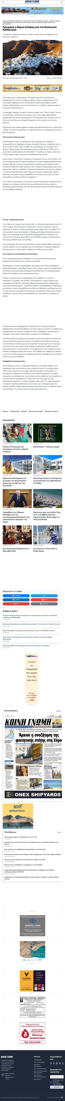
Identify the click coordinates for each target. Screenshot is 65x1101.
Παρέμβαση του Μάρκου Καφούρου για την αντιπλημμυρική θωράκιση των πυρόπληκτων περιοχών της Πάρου (16, 517)
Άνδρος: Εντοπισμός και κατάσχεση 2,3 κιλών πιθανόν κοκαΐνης (16, 449)
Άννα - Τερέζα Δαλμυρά (55, 78)
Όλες (59, 832)
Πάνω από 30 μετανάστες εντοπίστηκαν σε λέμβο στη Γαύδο (25, 859)
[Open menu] (2, 2)
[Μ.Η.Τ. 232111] (3, 1075)
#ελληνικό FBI (14, 411)
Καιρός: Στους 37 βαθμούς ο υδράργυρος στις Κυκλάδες (23, 865)
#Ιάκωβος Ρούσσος (51, 411)
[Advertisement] (32, 204)
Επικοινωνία (37, 1079)
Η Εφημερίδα (38, 1060)
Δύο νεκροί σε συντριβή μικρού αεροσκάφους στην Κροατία (25, 849)
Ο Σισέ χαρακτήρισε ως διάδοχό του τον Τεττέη (20, 837)
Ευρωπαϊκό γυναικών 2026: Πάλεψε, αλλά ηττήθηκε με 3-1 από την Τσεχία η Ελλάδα (32, 854)
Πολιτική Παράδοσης (40, 1069)
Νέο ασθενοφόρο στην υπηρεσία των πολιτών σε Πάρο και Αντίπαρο (26, 645)
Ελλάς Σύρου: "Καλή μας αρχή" (46, 447)
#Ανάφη (24, 411)
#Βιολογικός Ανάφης (36, 411)
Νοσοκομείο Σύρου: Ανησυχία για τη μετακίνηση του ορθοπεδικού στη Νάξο (47, 480)
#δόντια (5, 411)
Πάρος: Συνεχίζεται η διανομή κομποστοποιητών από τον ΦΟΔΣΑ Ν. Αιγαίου (29, 630)
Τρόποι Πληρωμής (39, 1062)
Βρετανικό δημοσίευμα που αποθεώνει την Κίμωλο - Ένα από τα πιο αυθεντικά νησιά (31, 624)
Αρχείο (58, 711)
